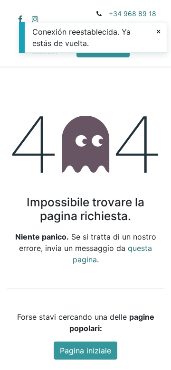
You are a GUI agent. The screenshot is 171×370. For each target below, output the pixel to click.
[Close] (158, 31)
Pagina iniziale (85, 350)
